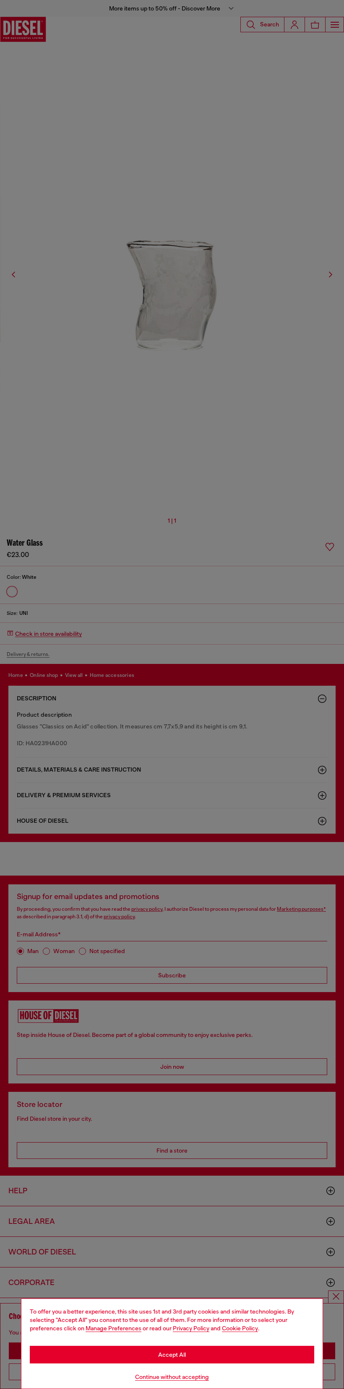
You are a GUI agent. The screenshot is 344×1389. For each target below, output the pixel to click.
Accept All (172, 1354)
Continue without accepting (172, 1376)
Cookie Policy (240, 1328)
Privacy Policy (191, 1328)
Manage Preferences (113, 1328)
